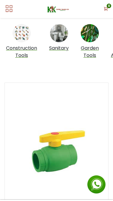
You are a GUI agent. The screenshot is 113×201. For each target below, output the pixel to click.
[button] (106, 9)
